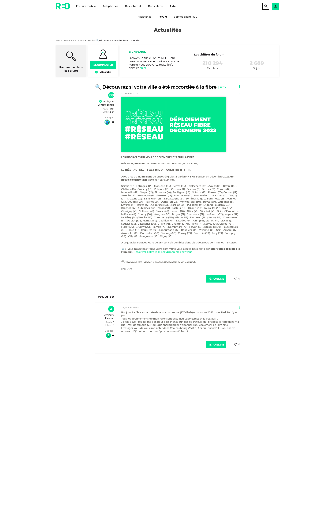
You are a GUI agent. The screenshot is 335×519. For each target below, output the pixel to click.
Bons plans (155, 6)
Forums (78, 40)
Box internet (133, 6)
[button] (275, 6)
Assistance (144, 16)
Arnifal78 (109, 314)
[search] (265, 6)
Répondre (216, 278)
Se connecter (103, 64)
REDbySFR (108, 101)
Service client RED (186, 16)
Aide (173, 6)
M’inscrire (105, 72)
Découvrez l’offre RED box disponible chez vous (163, 252)
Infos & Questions (64, 40)
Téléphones (110, 6)
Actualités (89, 40)
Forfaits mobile (86, 6)
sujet (143, 68)
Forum (162, 16)
